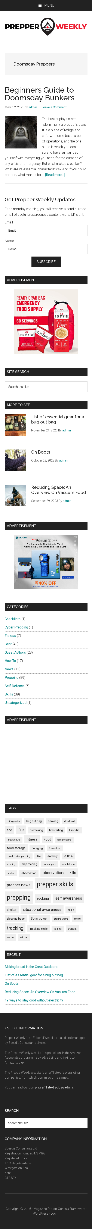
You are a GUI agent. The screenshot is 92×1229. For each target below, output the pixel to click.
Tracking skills (38, 928)
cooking (53, 821)
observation (28, 873)
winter (24, 937)
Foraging (37, 848)
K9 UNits (68, 856)
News (9, 669)
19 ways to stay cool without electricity (34, 1000)
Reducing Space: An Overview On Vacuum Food (58, 490)
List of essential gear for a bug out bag (34, 975)
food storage (16, 848)
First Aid (74, 830)
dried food (69, 821)
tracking (15, 928)
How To (10, 661)
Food (47, 839)
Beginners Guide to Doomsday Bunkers (39, 93)
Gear (8, 644)
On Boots (40, 452)
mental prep (49, 864)
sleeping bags (16, 918)
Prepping (11, 678)
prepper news (19, 885)
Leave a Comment (54, 107)
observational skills (59, 872)
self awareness (68, 898)
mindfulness (68, 864)
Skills (9, 694)
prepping (19, 897)
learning (11, 864)
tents (77, 918)
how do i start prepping (18, 856)
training (58, 929)
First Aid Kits (13, 839)
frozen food (55, 848)
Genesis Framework (71, 1209)
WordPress (40, 1213)
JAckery (52, 856)
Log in (54, 1213)
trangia (72, 928)
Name (9, 241)
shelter (11, 910)
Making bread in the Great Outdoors (31, 967)
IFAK (39, 856)
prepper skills (55, 884)
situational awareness (42, 909)
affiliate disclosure (54, 1087)
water (10, 937)
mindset (11, 873)
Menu (49, 5)
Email (9, 222)
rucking (43, 898)
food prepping (64, 839)
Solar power (39, 918)
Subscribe (46, 262)
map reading (29, 864)
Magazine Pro (43, 1209)
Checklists (13, 619)
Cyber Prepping (16, 627)
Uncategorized (16, 703)
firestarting (56, 830)
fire (21, 829)
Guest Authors (15, 652)
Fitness (10, 636)
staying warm (61, 918)
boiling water (13, 821)
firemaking (36, 830)
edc (9, 830)
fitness (32, 839)
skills (71, 909)
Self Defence (15, 686)
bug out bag (34, 821)
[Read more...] (55, 175)
